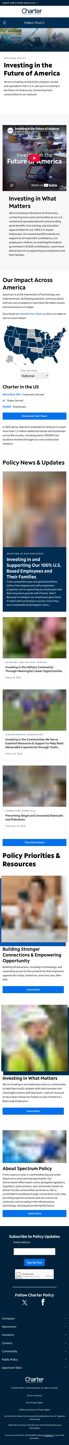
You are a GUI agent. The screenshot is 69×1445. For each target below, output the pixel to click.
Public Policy (10, 1359)
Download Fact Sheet (34, 416)
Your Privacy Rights (34, 1402)
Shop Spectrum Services (19, 3)
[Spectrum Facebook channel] (43, 1302)
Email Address (22, 1242)
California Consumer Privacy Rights (34, 1409)
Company (8, 1318)
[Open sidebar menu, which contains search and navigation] (5, 22)
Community (9, 1351)
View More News (34, 842)
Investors (8, 1335)
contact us (48, 1435)
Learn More (33, 989)
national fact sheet (31, 313)
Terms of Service (34, 1395)
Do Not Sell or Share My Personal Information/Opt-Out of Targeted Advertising (34, 1418)
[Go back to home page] (34, 1380)
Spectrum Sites (12, 1368)
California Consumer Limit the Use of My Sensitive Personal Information (34, 1426)
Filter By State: (28, 370)
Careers (7, 1343)
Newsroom (9, 1326)
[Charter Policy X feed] (25, 1302)
